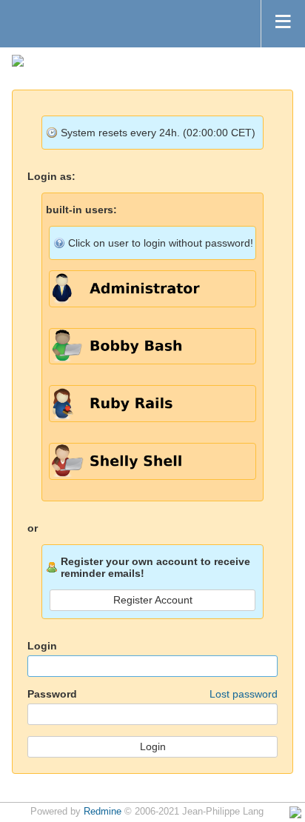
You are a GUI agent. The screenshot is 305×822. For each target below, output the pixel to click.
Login (42, 646)
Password (152, 694)
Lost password (244, 694)
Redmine (102, 811)
